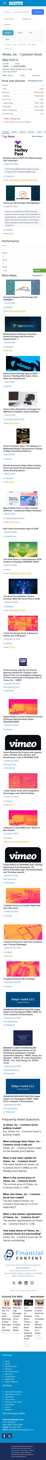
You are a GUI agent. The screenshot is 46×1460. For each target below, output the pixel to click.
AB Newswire (9, 478)
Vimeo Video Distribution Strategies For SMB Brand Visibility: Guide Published (22, 410)
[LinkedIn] (26, 1283)
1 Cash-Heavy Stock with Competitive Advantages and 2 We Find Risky (21, 792)
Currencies (22, 44)
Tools (7, 39)
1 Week (14, 132)
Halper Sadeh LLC (12, 1021)
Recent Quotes (9, 19)
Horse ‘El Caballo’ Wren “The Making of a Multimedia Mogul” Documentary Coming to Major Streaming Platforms (22, 448)
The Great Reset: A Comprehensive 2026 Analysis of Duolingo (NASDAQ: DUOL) (22, 560)
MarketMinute (9, 606)
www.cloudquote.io (23, 1268)
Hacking (28, 573)
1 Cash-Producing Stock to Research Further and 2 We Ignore (20, 634)
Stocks (20, 33)
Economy (23, 610)
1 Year (39, 132)
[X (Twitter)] (14, 1283)
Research (36, 75)
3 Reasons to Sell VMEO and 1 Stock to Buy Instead (21, 829)
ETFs (30, 33)
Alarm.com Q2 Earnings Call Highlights (22, 203)
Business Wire (10, 690)
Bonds (10, 805)
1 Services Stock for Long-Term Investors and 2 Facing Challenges (22, 943)
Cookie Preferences (26, 1452)
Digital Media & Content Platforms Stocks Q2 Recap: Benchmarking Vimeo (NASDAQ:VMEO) (22, 719)
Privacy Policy (24, 1450)
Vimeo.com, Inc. (12, 764)
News (14, 44)
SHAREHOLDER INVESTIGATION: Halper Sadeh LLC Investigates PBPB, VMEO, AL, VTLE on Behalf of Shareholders (22, 1012)
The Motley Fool (10, 176)
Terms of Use (15, 1450)
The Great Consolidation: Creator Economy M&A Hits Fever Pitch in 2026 (21, 597)
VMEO (13, 60)
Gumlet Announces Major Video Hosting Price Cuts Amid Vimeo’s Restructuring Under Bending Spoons (22, 468)
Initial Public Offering (31, 180)
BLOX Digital (22, 1456)
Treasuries (7, 49)
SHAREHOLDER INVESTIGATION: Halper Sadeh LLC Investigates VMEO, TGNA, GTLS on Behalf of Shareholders (21, 1099)
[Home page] (16, 3)
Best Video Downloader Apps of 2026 (20, 528)
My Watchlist (27, 19)
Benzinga (8, 386)
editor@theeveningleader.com (21, 1429)
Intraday (6, 132)
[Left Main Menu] (4, 3)
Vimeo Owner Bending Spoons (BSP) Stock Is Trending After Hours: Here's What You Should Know (20, 376)
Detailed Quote (35, 81)
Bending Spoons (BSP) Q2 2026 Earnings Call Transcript (22, 159)
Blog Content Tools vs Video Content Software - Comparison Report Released (22, 509)
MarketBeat (9, 229)
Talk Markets (9, 347)
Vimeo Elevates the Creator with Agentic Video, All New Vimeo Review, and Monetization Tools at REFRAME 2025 (22, 755)
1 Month (22, 132)
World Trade (26, 841)
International (32, 44)
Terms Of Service (27, 1276)
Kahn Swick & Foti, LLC (14, 687)
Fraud (10, 350)
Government (18, 841)
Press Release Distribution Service (15, 419)
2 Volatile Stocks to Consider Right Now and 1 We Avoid (22, 906)
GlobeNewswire (10, 768)
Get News (8, 459)
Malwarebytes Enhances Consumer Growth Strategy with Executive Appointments (20, 336)
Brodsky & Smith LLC (13, 1070)
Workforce (11, 482)
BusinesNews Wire (11, 536)
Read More (37, 275)
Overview (7, 44)
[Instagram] (32, 1283)
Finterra (8, 569)
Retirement (12, 647)
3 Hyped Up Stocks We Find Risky (19, 979)
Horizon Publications (27, 1446)
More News (37, 136)
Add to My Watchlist (9, 72)
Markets (8, 33)
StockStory (9, 643)
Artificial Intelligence (14, 180)
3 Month (31, 132)
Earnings (23, 180)
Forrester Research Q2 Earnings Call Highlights (20, 298)
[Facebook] (20, 1283)
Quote (10, 75)
